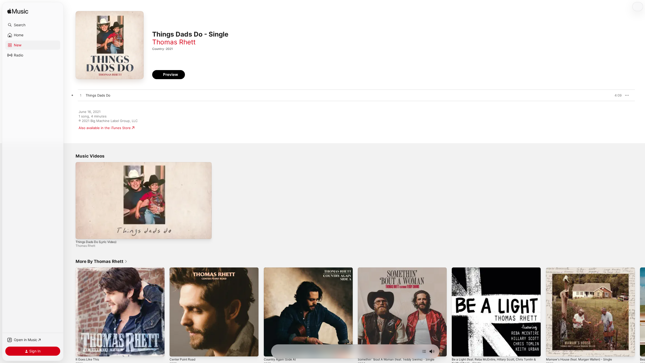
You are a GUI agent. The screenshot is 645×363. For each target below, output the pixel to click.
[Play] (82, 232)
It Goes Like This (89, 269)
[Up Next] (424, 351)
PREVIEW (616, 95)
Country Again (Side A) (282, 269)
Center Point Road (184, 269)
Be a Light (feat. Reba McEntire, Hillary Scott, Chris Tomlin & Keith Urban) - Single (492, 271)
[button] (33, 25)
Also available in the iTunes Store (105, 128)
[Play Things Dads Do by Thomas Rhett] (81, 95)
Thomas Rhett (174, 42)
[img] (17, 11)
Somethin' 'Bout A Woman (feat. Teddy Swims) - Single (401, 269)
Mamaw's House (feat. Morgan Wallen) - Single (583, 269)
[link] (101, 261)
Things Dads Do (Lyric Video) (96, 242)
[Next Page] (639, 312)
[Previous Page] (70, 312)
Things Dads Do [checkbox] (98, 95)
